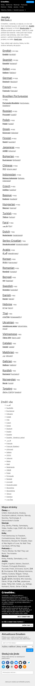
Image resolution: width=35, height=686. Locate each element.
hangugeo (13, 262)
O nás (22, 7)
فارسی (5, 226)
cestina (13, 190)
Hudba (9, 528)
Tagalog (7, 388)
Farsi (5, 222)
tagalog (18, 392)
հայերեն (9, 408)
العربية (8, 405)
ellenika (15, 133)
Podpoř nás (30, 2)
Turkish (7, 213)
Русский (6, 115)
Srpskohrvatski (9, 244)
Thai (5, 313)
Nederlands (7, 235)
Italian (6, 68)
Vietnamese (10, 334)
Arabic (6, 249)
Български (7, 160)
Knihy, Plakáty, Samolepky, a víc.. (15, 559)
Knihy (3, 5)
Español (6, 63)
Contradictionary (8, 538)
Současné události (9, 515)
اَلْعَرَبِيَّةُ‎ (5, 253)
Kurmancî (6, 374)
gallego (13, 365)
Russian (7, 110)
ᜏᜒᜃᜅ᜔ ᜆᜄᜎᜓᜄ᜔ (8, 392)
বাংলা (4, 281)
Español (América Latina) (15, 437)
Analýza (22, 513)
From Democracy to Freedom (13, 536)
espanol (13, 63)
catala (11, 347)
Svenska (6, 290)
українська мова (10, 326)
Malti (8, 464)
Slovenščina (10, 491)
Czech (6, 186)
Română (6, 272)
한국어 (5, 262)
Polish (6, 119)
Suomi (5, 142)
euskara (13, 199)
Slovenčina (10, 488)
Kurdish (7, 370)
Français (6, 91)
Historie (20, 515)
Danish (7, 295)
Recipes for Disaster (19, 541)
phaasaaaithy (16, 317)
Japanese (8, 147)
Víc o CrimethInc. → (25, 617)
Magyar (6, 208)
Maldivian (8, 352)
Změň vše (22, 528)
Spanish (7, 59)
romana (13, 272)
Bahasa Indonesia (10, 178)
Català (5, 347)
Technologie (14, 518)
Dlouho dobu (24, 28)
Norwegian (9, 379)
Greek (6, 129)
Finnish (7, 138)
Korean (7, 258)
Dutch (6, 231)
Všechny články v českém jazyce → (13, 10)
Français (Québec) (12, 446)
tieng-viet (16, 338)
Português (10, 476)
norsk (11, 383)
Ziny (3, 526)
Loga (15, 528)
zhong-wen (11, 169)
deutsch (14, 82)
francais (14, 91)
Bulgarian (8, 156)
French (7, 86)
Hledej (10, 7)
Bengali (7, 276)
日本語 (5, 151)
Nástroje (17, 5)
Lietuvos (9, 458)
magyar (13, 208)
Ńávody (27, 515)
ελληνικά (9, 449)
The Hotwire (12, 553)
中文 (4, 169)
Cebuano (9, 414)
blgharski (16, 160)
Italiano (6, 73)
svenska (14, 290)
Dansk (5, 299)
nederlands (17, 235)
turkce (12, 217)
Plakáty (15, 526)
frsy (10, 226)
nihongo (12, 151)
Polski (5, 124)
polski (11, 124)
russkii (13, 115)
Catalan (7, 343)
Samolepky (23, 526)
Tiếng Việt (7, 338)
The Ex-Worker (8, 551)
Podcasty (24, 5)
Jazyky (15, 7)
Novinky (5, 518)
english (12, 54)
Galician (7, 361)
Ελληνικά (6, 133)
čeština (6, 190)
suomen (12, 142)
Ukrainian (8, 322)
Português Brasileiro (11, 103)
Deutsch (6, 82)
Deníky (8, 526)
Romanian (9, 267)
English (7, 50)
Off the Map (15, 546)
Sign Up (29, 650)
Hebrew (7, 304)
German (7, 77)
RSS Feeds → (6, 20)
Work (18, 538)
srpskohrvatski (22, 244)
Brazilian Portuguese (15, 96)
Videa (4, 528)
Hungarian (9, 204)
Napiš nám (18, 39)
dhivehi (9, 356)
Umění (4, 513)
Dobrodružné (13, 513)
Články (4, 510)
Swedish (8, 286)
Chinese (7, 165)
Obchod (3, 7)
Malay (8, 461)
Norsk (5, 383)
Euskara (6, 199)
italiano (13, 73)
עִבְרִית (5, 308)
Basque (7, 195)
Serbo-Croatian (12, 240)
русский (9, 482)
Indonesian (9, 174)
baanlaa (9, 281)
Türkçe (5, 217)
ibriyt (10, 308)
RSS (17, 51)
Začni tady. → (27, 625)
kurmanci (15, 374)
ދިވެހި (4, 356)
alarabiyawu (13, 253)
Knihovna (9, 5)
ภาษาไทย (6, 317)
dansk (11, 299)
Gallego (6, 365)
